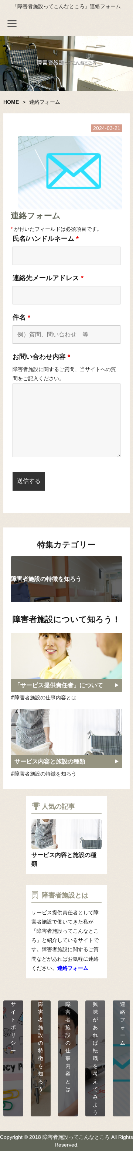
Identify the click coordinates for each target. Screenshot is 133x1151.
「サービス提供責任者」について (58, 685)
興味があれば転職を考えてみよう (95, 1058)
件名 (21, 317)
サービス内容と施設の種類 (49, 761)
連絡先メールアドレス (48, 278)
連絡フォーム (72, 968)
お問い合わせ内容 (41, 356)
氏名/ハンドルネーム (46, 238)
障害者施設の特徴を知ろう (45, 774)
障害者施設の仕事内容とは (45, 697)
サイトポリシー (13, 1027)
